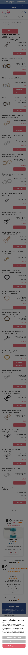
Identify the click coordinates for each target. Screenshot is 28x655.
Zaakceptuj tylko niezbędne (14, 637)
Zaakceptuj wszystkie (14, 646)
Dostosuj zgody (14, 641)
